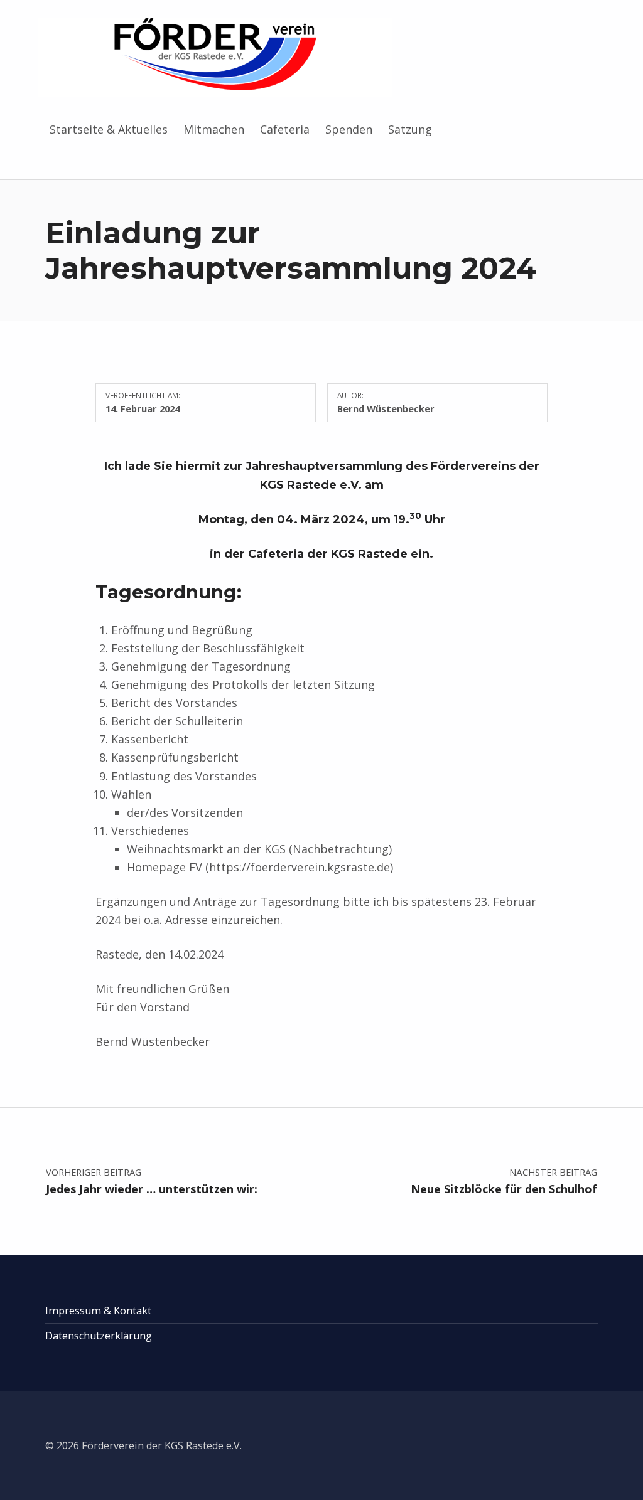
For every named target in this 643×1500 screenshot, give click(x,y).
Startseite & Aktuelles (109, 129)
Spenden (348, 129)
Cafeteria (285, 129)
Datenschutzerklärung (98, 1336)
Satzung (410, 129)
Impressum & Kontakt (98, 1310)
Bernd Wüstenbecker (386, 408)
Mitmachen (213, 129)
